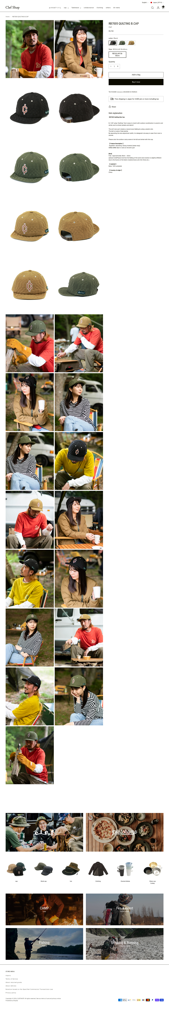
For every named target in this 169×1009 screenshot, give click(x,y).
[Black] (113, 42)
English (144, 2)
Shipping (120, 92)
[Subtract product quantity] (111, 66)
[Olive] (122, 42)
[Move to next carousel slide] (161, 800)
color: (113, 38)
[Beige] (131, 42)
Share (114, 107)
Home (8, 16)
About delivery (11, 986)
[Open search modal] (152, 7)
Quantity (112, 62)
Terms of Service (12, 979)
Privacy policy (11, 993)
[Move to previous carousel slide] (156, 801)
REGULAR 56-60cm (117, 55)
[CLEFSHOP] (12, 7)
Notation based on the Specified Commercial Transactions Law (29, 989)
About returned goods (14, 982)
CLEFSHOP (20, 998)
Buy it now (136, 82)
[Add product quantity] (118, 66)
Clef (110, 27)
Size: (118, 49)
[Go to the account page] (157, 7)
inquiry (8, 975)
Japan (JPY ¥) (157, 2)
